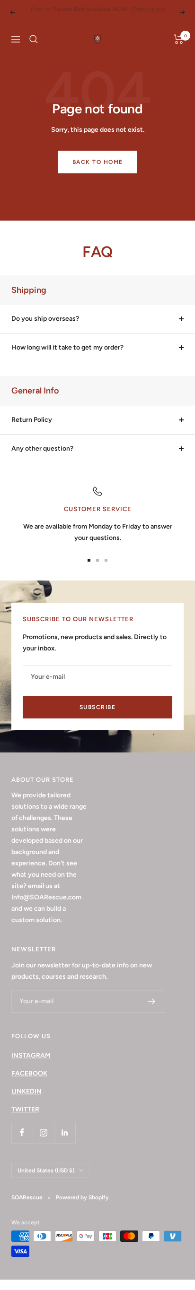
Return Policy (31, 430)
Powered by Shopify (82, 1208)
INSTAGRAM (31, 1066)
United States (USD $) (46, 1181)
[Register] (152, 1011)
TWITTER (25, 1120)
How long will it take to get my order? (67, 358)
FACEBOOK (29, 1084)
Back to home (97, 172)
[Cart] (179, 49)
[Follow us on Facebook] (22, 1142)
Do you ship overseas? (45, 329)
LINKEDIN (26, 1102)
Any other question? (42, 459)
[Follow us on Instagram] (43, 1142)
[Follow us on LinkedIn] (64, 1142)
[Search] (33, 49)
